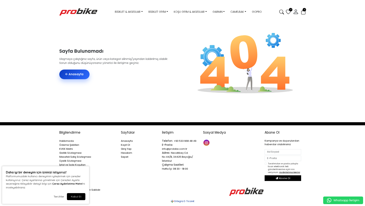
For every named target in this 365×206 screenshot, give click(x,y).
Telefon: (167, 141)
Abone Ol (284, 178)
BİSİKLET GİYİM (157, 12)
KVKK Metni (66, 149)
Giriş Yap (126, 149)
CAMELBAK (237, 12)
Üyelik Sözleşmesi (70, 161)
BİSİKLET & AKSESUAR (127, 12)
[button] (303, 12)
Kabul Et (76, 196)
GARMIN (218, 12)
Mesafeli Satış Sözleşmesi (75, 157)
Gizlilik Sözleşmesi (70, 153)
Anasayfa (75, 74)
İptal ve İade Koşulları (72, 165)
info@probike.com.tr (174, 149)
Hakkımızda (66, 141)
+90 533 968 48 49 (185, 141)
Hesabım (126, 153)
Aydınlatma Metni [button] (289, 172)
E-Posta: (167, 145)
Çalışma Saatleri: (173, 165)
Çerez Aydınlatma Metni (67, 183)
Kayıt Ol (125, 145)
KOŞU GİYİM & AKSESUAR (189, 12)
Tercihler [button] (59, 196)
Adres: (166, 153)
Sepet (124, 157)
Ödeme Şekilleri (69, 145)
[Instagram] (207, 142)
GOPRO (257, 12)
